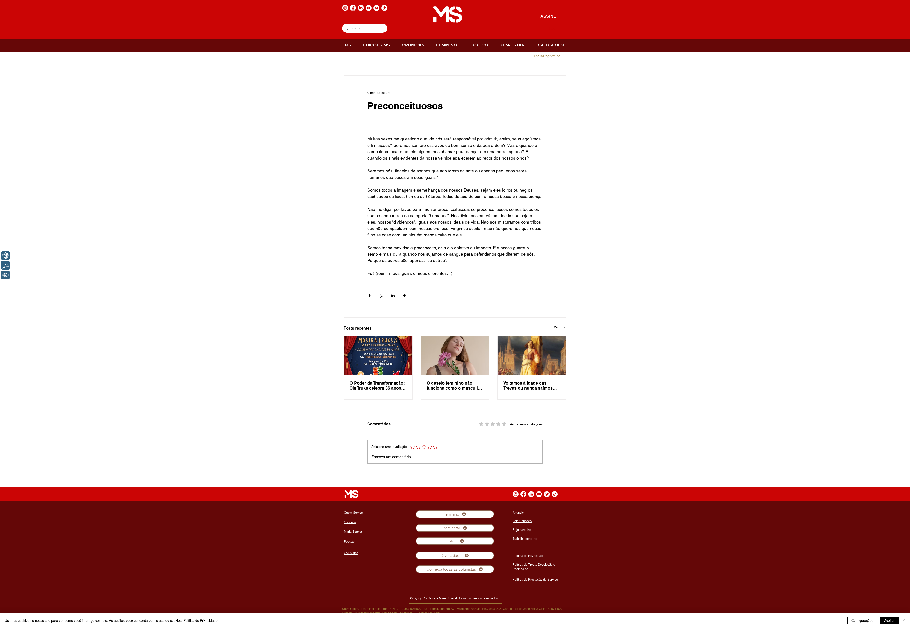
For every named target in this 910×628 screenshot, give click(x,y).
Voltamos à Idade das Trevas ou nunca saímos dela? (528, 385)
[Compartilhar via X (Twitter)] (381, 295)
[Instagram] (345, 8)
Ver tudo (560, 327)
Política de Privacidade (200, 620)
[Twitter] (376, 8)
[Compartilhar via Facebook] (369, 295)
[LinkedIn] (361, 8)
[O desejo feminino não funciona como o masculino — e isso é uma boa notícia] (455, 355)
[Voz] (5, 265)
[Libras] (5, 255)
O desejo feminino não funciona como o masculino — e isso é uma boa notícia (455, 385)
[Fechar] (904, 620)
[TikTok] (384, 8)
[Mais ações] (540, 93)
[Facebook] (353, 8)
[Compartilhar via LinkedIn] (393, 295)
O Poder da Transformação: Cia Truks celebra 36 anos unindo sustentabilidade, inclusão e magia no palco (377, 385)
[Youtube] (369, 8)
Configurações (862, 620)
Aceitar (889, 620)
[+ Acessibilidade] (5, 275)
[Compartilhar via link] (404, 295)
